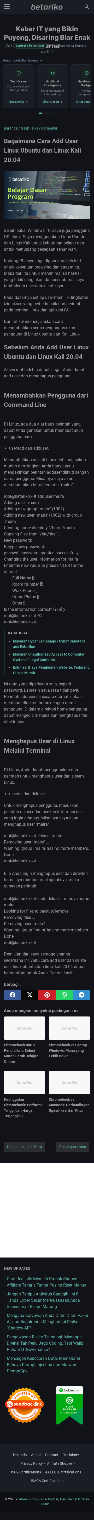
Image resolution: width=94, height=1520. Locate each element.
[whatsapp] (64, 995)
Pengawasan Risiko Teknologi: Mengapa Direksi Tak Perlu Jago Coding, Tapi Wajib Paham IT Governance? (45, 1343)
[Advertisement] (47, 1210)
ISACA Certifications (47, 1481)
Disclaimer (70, 1455)
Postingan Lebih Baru (24, 1147)
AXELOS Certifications (63, 1472)
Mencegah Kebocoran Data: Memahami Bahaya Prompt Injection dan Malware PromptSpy (43, 1364)
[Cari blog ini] (87, 7)
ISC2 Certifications (26, 1472)
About (36, 1455)
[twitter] (29, 995)
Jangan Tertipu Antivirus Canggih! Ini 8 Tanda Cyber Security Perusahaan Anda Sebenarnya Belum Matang (43, 1300)
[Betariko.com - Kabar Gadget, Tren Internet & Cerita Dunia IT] (47, 7)
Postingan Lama (72, 1147)
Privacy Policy (31, 1463)
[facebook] (12, 995)
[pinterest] (47, 995)
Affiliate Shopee (59, 1463)
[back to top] (83, 1508)
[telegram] (81, 995)
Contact (51, 1455)
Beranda (20, 1455)
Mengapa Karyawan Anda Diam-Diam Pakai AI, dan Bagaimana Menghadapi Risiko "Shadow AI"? (47, 1322)
